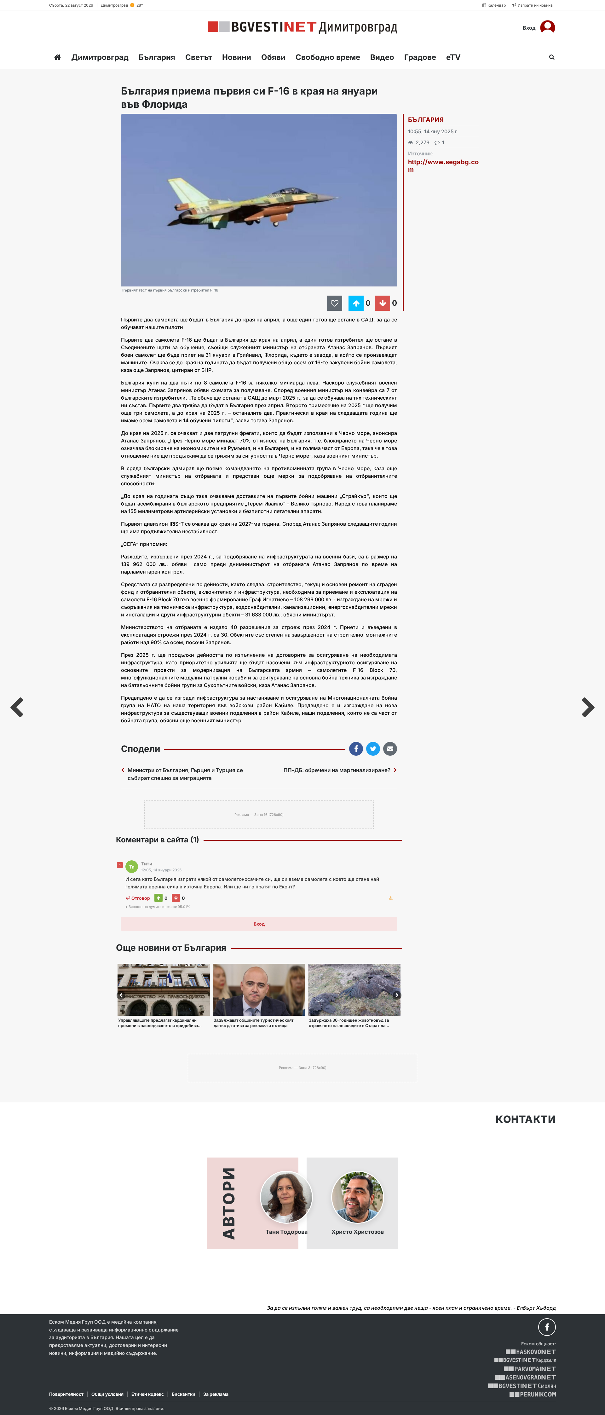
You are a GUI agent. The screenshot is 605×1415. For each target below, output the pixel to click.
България (157, 57)
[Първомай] (530, 1368)
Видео (382, 57)
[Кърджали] (525, 1360)
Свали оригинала (143, 120)
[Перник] (533, 1394)
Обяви (273, 57)
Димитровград (100, 57)
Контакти (526, 1119)
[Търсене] (550, 57)
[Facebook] (547, 1327)
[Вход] (547, 28)
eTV (453, 57)
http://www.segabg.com (443, 165)
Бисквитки (183, 1394)
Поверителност (66, 1394)
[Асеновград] (525, 1377)
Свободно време (328, 57)
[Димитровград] (302, 27)
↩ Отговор (137, 898)
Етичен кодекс (147, 1394)
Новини (236, 57)
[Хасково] (531, 1351)
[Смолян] (522, 1385)
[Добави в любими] (335, 303)
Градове (420, 57)
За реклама (215, 1394)
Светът (198, 57)
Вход (529, 27)
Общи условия (107, 1394)
